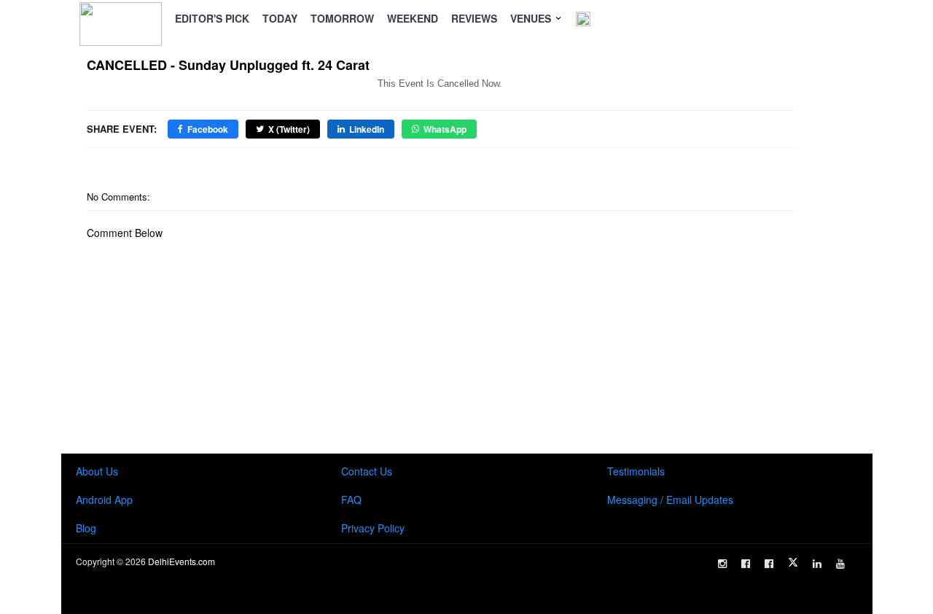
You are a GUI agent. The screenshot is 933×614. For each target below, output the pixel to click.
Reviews (474, 18)
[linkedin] (817, 563)
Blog (86, 528)
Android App (104, 499)
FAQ (351, 499)
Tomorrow (342, 18)
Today (279, 18)
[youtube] (840, 563)
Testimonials (636, 471)
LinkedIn (366, 129)
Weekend (412, 18)
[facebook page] (745, 563)
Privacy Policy (373, 528)
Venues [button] (532, 18)
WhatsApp (444, 129)
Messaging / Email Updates (670, 499)
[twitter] (793, 562)
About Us (97, 471)
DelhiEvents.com (181, 561)
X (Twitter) (289, 129)
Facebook (207, 129)
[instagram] (722, 563)
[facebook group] (769, 563)
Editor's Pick (212, 18)
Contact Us (366, 471)
